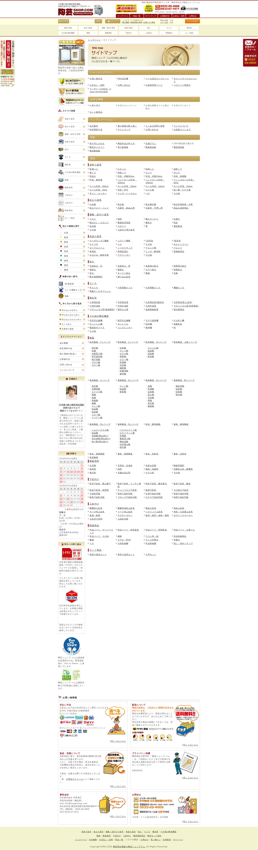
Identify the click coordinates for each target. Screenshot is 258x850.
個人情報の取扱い (68, 354)
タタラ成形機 (152, 320)
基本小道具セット (126, 554)
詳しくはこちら (118, 741)
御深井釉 (180, 386)
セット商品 (189, 33)
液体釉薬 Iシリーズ (100, 380)
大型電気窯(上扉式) (183, 302)
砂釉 (94, 351)
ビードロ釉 (97, 392)
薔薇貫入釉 (125, 438)
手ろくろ (94, 288)
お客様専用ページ (154, 85)
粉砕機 (149, 324)
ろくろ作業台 (152, 540)
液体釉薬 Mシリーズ (184, 380)
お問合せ (144, 840)
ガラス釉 (96, 362)
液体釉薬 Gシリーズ (128, 380)
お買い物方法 (96, 78)
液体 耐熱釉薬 (181, 424)
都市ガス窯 (123, 309)
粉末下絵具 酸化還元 (156, 484)
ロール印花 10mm (183, 186)
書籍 (92, 540)
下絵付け (128, 33)
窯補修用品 (179, 251)
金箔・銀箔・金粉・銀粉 (157, 515)
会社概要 (64, 343)
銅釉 (94, 403)
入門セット (151, 554)
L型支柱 (149, 241)
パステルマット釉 (128, 430)
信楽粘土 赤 (124, 266)
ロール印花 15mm (155, 186)
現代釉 (95, 348)
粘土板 (121, 204)
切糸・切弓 (123, 190)
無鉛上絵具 (151, 508)
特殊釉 (95, 412)
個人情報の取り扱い (127, 126)
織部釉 (123, 368)
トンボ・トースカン (127, 193)
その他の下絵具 (181, 490)
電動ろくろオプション (100, 291)
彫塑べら (94, 169)
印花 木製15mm (154, 176)
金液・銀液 (95, 515)
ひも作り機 (179, 320)
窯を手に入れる (97, 143)
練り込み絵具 (124, 277)
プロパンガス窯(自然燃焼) (186, 306)
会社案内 (94, 126)
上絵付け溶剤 (96, 519)
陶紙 (148, 273)
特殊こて (122, 173)
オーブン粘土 (124, 273)
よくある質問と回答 (155, 126)
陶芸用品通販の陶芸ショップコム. (129, 847)
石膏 (176, 273)
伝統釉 (123, 348)
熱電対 (93, 251)
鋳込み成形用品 (181, 208)
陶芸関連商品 (139, 836)
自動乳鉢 (178, 324)
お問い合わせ (124, 85)
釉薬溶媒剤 (179, 465)
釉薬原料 (108, 33)
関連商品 (169, 33)
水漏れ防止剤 (124, 473)
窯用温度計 (123, 251)
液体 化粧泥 (180, 454)
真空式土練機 (124, 320)
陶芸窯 (189, 28)
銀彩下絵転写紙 (97, 497)
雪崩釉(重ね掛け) (100, 436)
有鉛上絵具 (179, 508)
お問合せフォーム (74, 779)
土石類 (93, 465)
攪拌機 (149, 328)
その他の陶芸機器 (68, 33)
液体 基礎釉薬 (125, 454)
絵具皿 (93, 226)
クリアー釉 (97, 418)
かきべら (122, 169)
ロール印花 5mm (98, 190)
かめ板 (93, 204)
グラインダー (124, 255)
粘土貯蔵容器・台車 (183, 204)
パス (148, 193)
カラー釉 (96, 365)
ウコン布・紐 (152, 536)
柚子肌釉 (96, 359)
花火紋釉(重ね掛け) (101, 438)
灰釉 (150, 386)
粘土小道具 (88, 28)
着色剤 (93, 469)
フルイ (93, 219)
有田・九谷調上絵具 (183, 512)
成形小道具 (68, 28)
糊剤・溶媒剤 (152, 469)
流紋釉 (151, 354)
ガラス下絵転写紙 (154, 497)
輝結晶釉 (124, 441)
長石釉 (95, 386)
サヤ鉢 (149, 244)
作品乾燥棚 (151, 543)
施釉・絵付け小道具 (115, 832)
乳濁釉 (123, 362)
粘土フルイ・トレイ (99, 208)
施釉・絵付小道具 (108, 28)
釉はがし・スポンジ (99, 223)
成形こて (178, 169)
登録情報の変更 (136, 22)
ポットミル (123, 324)
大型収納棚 (123, 543)
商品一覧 (119, 840)
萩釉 (94, 395)
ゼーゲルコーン (97, 248)
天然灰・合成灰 (125, 465)
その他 (177, 193)
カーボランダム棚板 (99, 241)
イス (92, 543)
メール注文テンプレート (157, 78)
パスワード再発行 (182, 85)
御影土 (93, 269)
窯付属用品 (179, 309)
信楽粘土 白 (96, 266)
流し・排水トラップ (183, 543)
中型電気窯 (123, 302)
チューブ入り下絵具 (127, 490)
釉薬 (88, 33)
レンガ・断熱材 (153, 251)
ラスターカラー (125, 515)
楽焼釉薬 (94, 457)
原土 (92, 273)
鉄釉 (94, 398)
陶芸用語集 (179, 147)
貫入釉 (151, 395)
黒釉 (150, 400)
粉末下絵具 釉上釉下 (100, 484)
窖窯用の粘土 (180, 266)
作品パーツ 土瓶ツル (184, 530)
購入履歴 (126, 22)
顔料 (120, 469)
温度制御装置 (152, 309)
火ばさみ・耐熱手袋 (99, 255)
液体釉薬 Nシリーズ (100, 424)
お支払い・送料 (97, 85)
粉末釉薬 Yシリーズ (100, 342)
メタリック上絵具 (154, 512)
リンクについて (181, 126)
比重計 (177, 219)
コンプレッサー (125, 328)
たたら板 (150, 190)
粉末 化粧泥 (152, 454)
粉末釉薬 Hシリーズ (156, 342)
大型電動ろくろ (153, 288)
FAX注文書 (123, 78)
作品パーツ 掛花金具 (128, 530)
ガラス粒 (150, 473)
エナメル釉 (153, 348)
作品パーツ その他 (99, 536)
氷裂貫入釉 (97, 354)
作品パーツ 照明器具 (156, 530)
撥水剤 (93, 473)
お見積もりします (182, 129)
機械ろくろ (179, 288)
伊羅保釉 (124, 371)
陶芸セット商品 (154, 836)
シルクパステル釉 (100, 430)
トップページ (94, 40)
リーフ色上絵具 (125, 512)
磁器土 (121, 269)
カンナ (149, 173)
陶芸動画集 (95, 151)
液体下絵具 (151, 490)
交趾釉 (151, 398)
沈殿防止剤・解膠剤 (183, 469)
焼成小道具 (129, 28)
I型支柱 (177, 241)
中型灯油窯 (123, 306)
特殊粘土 (178, 269)
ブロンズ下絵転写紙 (127, 497)
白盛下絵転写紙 (153, 494)
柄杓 (120, 219)
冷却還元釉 (125, 444)
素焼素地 (178, 226)
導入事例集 (123, 147)
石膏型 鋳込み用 (126, 208)
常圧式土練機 (96, 320)
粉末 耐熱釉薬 (153, 424)
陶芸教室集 (151, 147)
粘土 (148, 28)
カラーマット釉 (127, 433)
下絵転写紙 (95, 494)
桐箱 (120, 536)
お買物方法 (65, 359)
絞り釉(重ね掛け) (100, 441)
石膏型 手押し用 (154, 208)
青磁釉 (95, 400)
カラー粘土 (151, 269)
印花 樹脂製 (180, 176)
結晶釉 (151, 351)
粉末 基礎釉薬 (97, 454)
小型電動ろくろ (125, 288)
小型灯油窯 (95, 306)
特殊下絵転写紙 (181, 497)
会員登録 (167, 840)
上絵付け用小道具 (126, 230)
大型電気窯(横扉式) (155, 302)
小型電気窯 (95, 302)
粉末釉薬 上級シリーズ (185, 342)
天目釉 (123, 365)
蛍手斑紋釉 (97, 356)
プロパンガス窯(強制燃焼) (102, 309)
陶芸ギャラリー (97, 147)
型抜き (93, 176)
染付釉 (151, 403)
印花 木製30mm (126, 176)
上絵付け (149, 33)
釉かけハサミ (152, 219)
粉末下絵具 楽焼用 (99, 490)
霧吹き (149, 223)
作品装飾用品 (180, 536)
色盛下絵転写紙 (181, 494)
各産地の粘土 (152, 266)
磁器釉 (151, 406)
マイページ (178, 840)
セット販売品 (96, 112)
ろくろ (169, 28)
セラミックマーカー (183, 515)
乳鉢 (176, 223)
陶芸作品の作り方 (126, 143)
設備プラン (151, 143)
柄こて (93, 173)
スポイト (122, 226)
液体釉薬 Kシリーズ (156, 380)
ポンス (177, 173)
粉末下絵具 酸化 (182, 484)
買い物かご (156, 840)
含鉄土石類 (151, 465)
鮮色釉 (151, 356)
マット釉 (124, 351)
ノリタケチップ (125, 248)
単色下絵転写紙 (125, 494)
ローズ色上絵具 (97, 512)
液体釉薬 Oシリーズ (128, 424)
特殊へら (150, 169)
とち (120, 244)
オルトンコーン (181, 244)
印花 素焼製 (96, 180)
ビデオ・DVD (124, 540)
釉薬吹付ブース (97, 328)
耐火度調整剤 (96, 277)
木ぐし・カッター (98, 193)
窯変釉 (123, 356)
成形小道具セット (98, 554)
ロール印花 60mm (99, 186)
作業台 (177, 540)
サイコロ (94, 244)
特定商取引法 (96, 129)
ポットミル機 (96, 324)
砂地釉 (179, 392)
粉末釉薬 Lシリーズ (128, 342)
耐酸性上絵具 (96, 508)
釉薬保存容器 (124, 223)
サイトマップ (124, 129)
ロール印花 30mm (127, 186)
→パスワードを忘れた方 (132, 20)
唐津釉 (123, 374)
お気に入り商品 (149, 22)
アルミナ (178, 248)
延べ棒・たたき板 (182, 190)
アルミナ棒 (151, 248)
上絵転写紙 (123, 519)
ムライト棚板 (124, 241)
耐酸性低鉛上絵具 (126, 508)
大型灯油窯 (151, 306)
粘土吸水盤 (151, 204)
